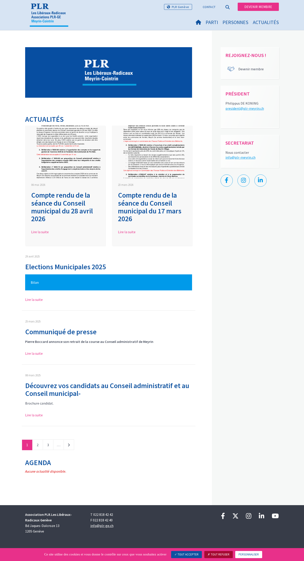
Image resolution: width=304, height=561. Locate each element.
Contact (209, 7)
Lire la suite (40, 232)
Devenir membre (258, 7)
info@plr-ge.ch (101, 525)
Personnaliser (249, 554)
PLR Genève (180, 7)
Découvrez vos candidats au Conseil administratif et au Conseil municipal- (107, 389)
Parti (212, 22)
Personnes (235, 22)
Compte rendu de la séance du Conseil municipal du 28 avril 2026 (62, 207)
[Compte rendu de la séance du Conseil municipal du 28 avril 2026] (65, 152)
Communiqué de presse (61, 331)
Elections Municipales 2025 (65, 266)
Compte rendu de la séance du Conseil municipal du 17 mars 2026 (149, 207)
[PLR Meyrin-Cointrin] (50, 9)
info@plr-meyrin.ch (240, 157)
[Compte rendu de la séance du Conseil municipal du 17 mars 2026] (152, 152)
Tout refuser (219, 554)
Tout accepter (188, 554)
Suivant (69, 446)
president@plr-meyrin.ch (244, 108)
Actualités (266, 22)
